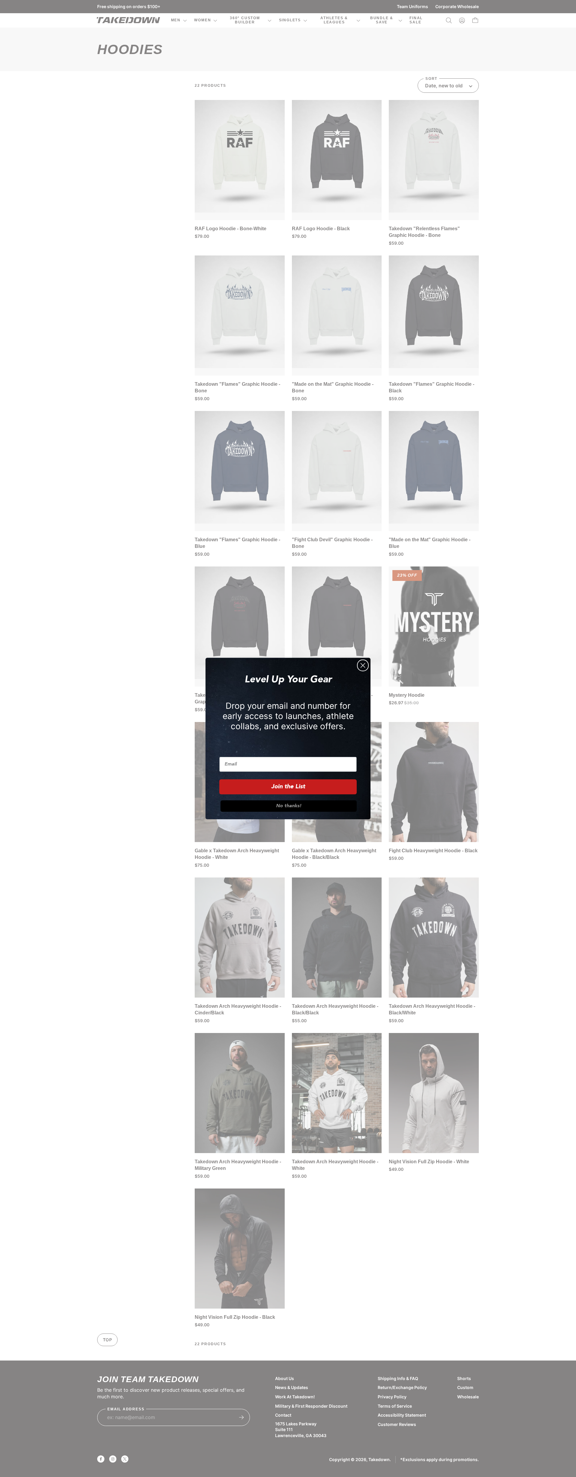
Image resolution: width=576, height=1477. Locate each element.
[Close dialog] (363, 665)
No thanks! (289, 806)
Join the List (288, 787)
